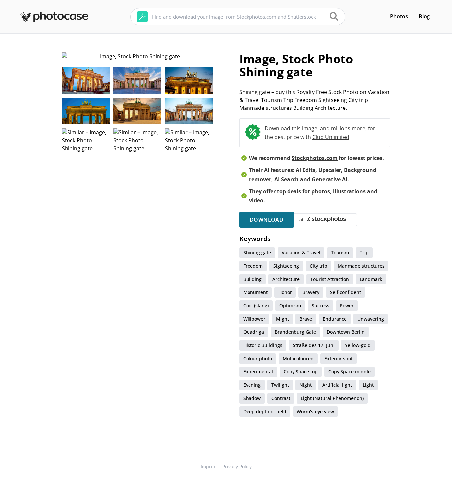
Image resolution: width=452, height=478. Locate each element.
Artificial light (337, 385)
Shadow (252, 398)
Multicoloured (298, 358)
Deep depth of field (264, 411)
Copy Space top (301, 372)
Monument (255, 292)
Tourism (340, 252)
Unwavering (370, 319)
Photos (399, 16)
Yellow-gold (358, 345)
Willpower (254, 319)
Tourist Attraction (329, 279)
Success (320, 305)
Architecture (286, 279)
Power (347, 305)
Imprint (209, 466)
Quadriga (253, 332)
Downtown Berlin (346, 332)
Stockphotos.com (315, 158)
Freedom (253, 266)
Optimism (290, 305)
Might (282, 319)
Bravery (310, 292)
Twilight (280, 385)
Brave (305, 319)
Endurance (335, 319)
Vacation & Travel (301, 252)
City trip (318, 266)
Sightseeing (286, 266)
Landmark (371, 279)
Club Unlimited (330, 137)
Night (305, 385)
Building (252, 279)
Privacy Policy (237, 466)
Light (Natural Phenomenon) (332, 398)
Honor (285, 292)
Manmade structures (361, 266)
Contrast (280, 398)
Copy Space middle (349, 372)
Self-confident (345, 292)
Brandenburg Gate (295, 332)
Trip (364, 252)
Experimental (258, 372)
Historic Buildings (262, 345)
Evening (252, 385)
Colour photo (257, 358)
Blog (424, 16)
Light (368, 385)
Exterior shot (338, 358)
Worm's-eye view (315, 411)
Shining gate (257, 252)
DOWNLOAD (266, 219)
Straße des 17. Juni (314, 345)
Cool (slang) (256, 305)
